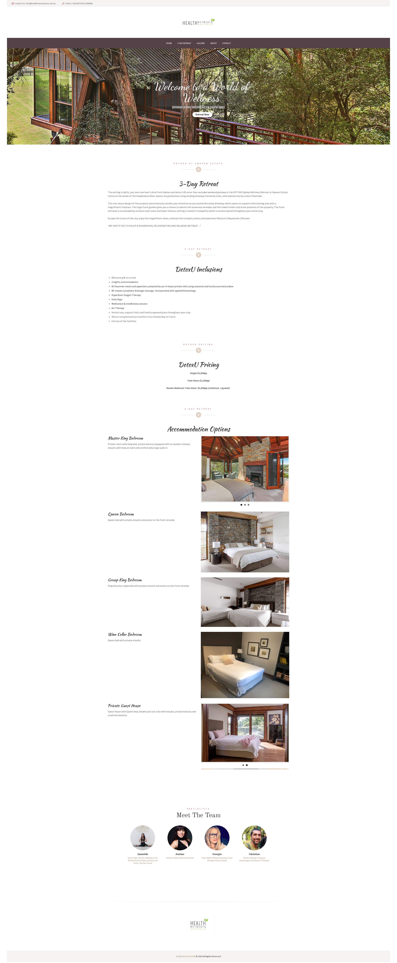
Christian (217, 862)
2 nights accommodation (125, 281)
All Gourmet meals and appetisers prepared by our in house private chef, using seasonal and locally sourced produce (172, 286)
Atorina (142, 862)
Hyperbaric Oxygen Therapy (126, 295)
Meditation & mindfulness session (129, 303)
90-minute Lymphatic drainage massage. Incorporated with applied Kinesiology (154, 290)
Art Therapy (118, 308)
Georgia (179, 862)
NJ (254, 862)
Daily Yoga (117, 299)
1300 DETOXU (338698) (82, 3)
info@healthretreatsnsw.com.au (41, 3)
